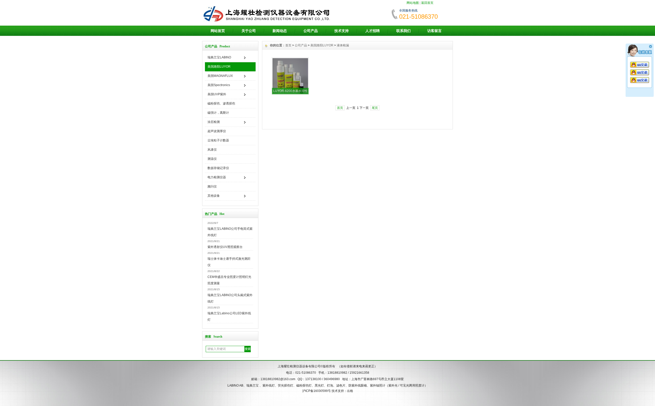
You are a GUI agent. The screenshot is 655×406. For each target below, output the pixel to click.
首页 (288, 45)
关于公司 (249, 31)
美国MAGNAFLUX (220, 76)
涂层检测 (214, 122)
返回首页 (427, 3)
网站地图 (413, 3)
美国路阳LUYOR (219, 66)
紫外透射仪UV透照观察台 (225, 247)
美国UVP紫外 (217, 94)
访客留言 (434, 31)
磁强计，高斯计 (218, 112)
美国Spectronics (219, 85)
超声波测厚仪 (217, 131)
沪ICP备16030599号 (316, 391)
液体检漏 (343, 45)
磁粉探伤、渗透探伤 (221, 103)
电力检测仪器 (217, 177)
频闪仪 (212, 186)
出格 (350, 391)
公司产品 (310, 31)
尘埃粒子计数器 (218, 140)
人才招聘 (372, 31)
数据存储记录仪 (218, 168)
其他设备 (214, 195)
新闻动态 (279, 31)
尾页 (375, 108)
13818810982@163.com (277, 379)
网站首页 (218, 31)
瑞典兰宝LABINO (219, 57)
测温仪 (212, 159)
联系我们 (403, 31)
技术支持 (341, 31)
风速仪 (212, 149)
